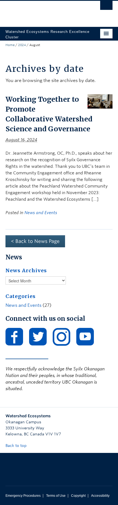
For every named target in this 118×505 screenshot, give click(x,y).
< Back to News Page (35, 241)
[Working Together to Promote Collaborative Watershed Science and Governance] (100, 101)
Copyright (78, 496)
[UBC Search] (106, 7)
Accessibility (100, 496)
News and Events (40, 212)
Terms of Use (56, 496)
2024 (22, 45)
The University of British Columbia (42, 11)
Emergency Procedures (23, 496)
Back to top (16, 445)
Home (10, 45)
